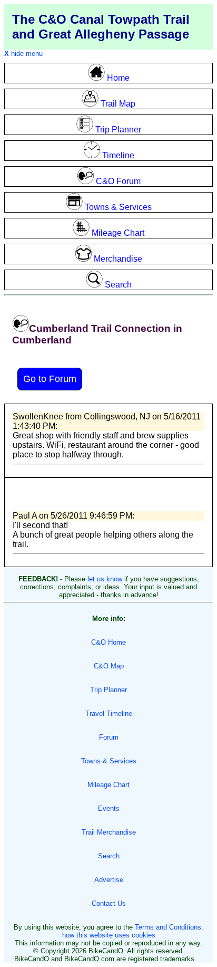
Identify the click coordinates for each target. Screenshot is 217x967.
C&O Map (109, 666)
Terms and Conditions (168, 927)
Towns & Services (108, 761)
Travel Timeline (108, 713)
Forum (109, 737)
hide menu (23, 54)
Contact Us (109, 903)
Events (109, 808)
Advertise (108, 880)
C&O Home (108, 642)
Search (109, 856)
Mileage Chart (108, 785)
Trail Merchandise (109, 832)
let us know (104, 579)
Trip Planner (108, 690)
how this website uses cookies (108, 935)
